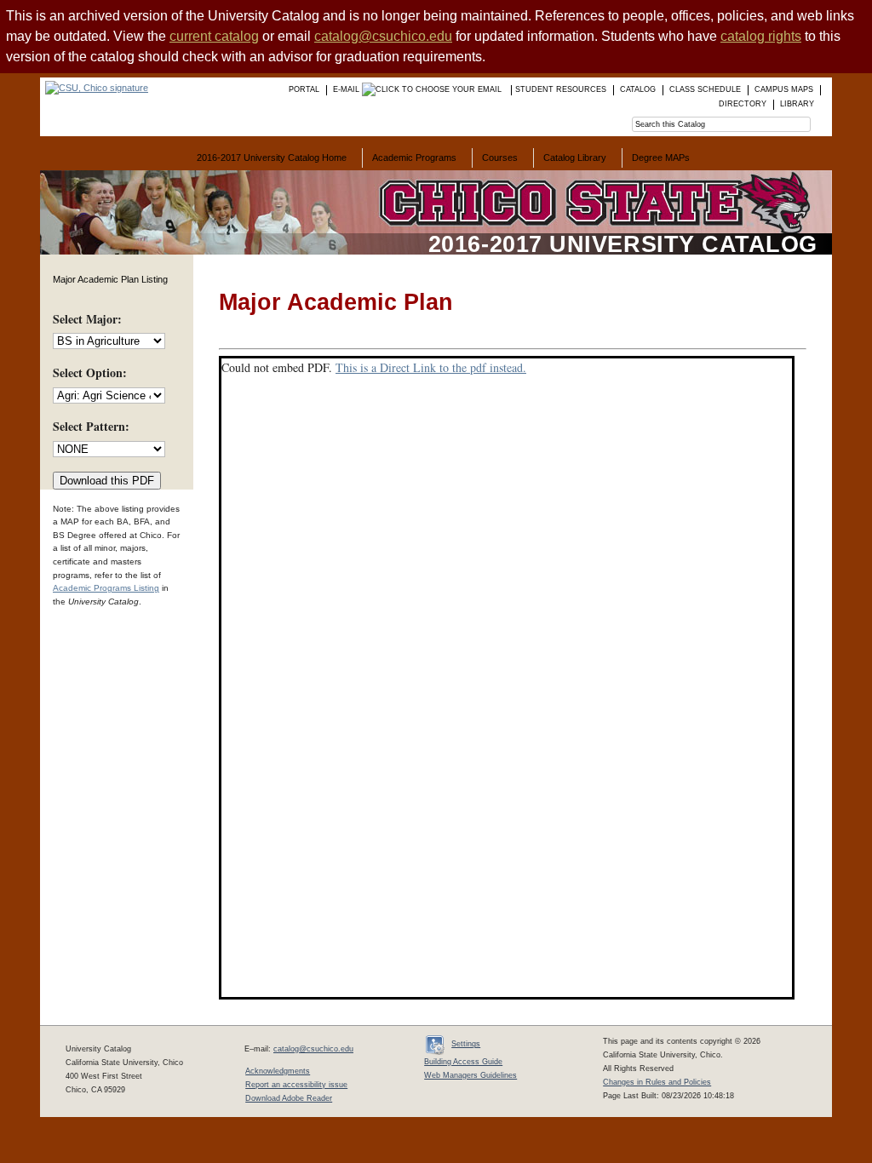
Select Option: (90, 372)
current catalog (214, 36)
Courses (500, 157)
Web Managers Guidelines (470, 1075)
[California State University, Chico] (94, 88)
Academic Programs (414, 157)
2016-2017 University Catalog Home (272, 157)
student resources (560, 89)
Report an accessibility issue (296, 1084)
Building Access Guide (463, 1061)
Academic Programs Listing (106, 588)
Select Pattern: (91, 426)
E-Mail (347, 89)
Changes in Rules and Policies (657, 1082)
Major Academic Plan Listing (110, 279)
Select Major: (87, 319)
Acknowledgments (277, 1071)
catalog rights (760, 36)
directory (742, 104)
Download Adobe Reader (288, 1098)
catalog (638, 89)
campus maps (783, 89)
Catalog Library (574, 157)
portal (304, 89)
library (797, 104)
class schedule (705, 89)
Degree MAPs (661, 157)
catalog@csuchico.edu (383, 36)
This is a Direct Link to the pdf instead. (431, 367)
